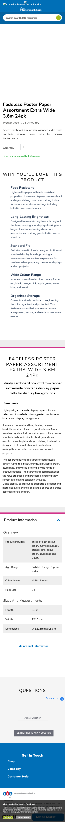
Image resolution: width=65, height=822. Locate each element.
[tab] (33, 717)
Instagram (59, 793)
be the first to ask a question (34, 733)
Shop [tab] (11, 761)
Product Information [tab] (20, 519)
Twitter (46, 793)
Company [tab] (14, 769)
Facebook (40, 793)
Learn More (23, 817)
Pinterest (53, 793)
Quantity (8, 148)
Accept (7, 817)
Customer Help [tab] (18, 776)
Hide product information (32, 646)
